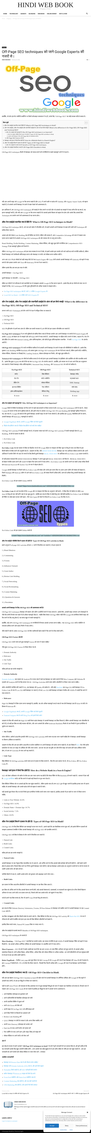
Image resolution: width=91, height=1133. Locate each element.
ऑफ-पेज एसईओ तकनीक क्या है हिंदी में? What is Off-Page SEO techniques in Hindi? (30, 125)
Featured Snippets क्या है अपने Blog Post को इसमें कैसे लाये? (23, 715)
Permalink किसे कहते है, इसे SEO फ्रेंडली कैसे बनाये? (20, 1070)
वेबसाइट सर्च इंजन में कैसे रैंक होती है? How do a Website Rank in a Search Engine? (30, 140)
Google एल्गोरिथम (8, 778)
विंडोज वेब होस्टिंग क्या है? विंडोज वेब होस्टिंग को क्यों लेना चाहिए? (23, 426)
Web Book (41, 13)
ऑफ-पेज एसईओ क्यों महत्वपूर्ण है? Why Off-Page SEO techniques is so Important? (29, 132)
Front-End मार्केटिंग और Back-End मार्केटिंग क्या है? (20, 1077)
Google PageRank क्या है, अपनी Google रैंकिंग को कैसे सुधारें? (23, 422)
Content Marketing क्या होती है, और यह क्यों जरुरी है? (20, 1081)
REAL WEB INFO (50, 454)
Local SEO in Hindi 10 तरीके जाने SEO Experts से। (15, 1093)
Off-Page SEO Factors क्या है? (15, 138)
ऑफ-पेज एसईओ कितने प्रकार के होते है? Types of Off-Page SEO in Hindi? (27, 143)
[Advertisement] (45, 33)
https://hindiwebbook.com (20, 1104)
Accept (52, 1126)
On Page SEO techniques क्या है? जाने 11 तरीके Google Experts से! (26, 291)
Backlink (59, 687)
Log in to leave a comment (9, 1121)
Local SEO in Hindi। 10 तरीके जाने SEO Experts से (21, 295)
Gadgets (23, 13)
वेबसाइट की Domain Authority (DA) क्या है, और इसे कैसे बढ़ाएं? (24, 1066)
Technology (14, 13)
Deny (66, 1126)
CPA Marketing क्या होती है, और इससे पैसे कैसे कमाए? (20, 1085)
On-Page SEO (76, 340)
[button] (87, 1112)
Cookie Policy (63, 1129)
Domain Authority (8, 679)
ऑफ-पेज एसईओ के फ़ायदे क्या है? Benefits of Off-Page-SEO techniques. (26, 145)
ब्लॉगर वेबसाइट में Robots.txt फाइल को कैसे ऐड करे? (20, 1073)
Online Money (52, 13)
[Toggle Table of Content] (85, 122)
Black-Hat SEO (74, 916)
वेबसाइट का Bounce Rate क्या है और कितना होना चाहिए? (21, 1062)
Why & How (63, 13)
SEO (78, 745)
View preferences (81, 1126)
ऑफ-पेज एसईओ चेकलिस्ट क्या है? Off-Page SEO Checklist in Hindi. (25, 147)
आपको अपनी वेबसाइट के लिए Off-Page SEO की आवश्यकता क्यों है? (23, 136)
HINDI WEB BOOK (6, 59)
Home (71, 1129)
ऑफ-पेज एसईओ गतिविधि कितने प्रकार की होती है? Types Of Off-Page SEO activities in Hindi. (31, 134)
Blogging (32, 13)
